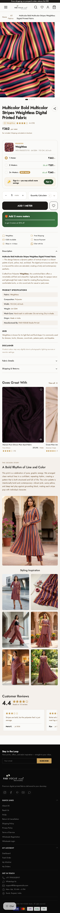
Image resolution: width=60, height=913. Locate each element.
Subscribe (44, 761)
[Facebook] (11, 792)
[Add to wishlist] (53, 206)
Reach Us (5, 810)
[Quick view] (41, 439)
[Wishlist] (42, 7)
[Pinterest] (17, 792)
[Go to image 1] (26, 99)
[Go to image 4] (34, 99)
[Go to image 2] (29, 99)
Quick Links (8, 800)
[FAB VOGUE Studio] (21, 7)
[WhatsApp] (29, 792)
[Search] (35, 7)
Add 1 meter (25, 205)
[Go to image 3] (31, 99)
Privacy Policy (7, 828)
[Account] (48, 7)
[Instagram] (4, 792)
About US (5, 805)
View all (52, 383)
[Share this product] (55, 109)
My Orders (6, 866)
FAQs (4, 814)
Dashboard (6, 853)
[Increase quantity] (22, 195)
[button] (50, 195)
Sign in (48, 181)
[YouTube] (23, 792)
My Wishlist (6, 862)
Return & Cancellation (10, 819)
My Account (8, 848)
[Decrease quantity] (5, 195)
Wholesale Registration (11, 837)
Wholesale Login (8, 841)
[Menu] (5, 7)
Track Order (6, 857)
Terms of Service (8, 832)
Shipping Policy (8, 823)
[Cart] (54, 7)
